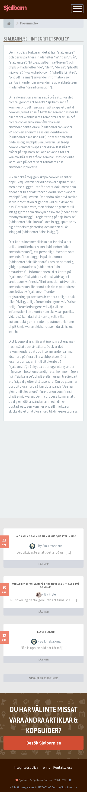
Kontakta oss (62, 767)
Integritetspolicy (26, 767)
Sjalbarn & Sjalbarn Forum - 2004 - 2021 (43, 780)
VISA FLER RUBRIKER (43, 678)
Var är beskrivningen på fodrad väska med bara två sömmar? (46, 585)
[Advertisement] (43, 469)
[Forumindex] (8, 23)
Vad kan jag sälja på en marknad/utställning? (46, 536)
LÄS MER (44, 564)
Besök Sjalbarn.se (43, 743)
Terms (45, 767)
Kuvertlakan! (46, 631)
